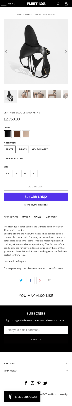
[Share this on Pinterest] (40, 280)
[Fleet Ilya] (36, 3)
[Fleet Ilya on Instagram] (32, 383)
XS (7, 173)
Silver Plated (14, 158)
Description (11, 217)
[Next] (65, 51)
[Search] (58, 3)
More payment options (36, 204)
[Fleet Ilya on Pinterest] (39, 383)
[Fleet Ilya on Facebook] (26, 383)
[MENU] (2, 3)
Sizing (37, 217)
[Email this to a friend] (50, 280)
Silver (9, 149)
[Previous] (6, 51)
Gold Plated (40, 149)
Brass (23, 149)
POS (45, 394)
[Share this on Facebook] (31, 280)
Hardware (50, 217)
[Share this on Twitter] (21, 280)
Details (25, 217)
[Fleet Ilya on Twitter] (45, 383)
